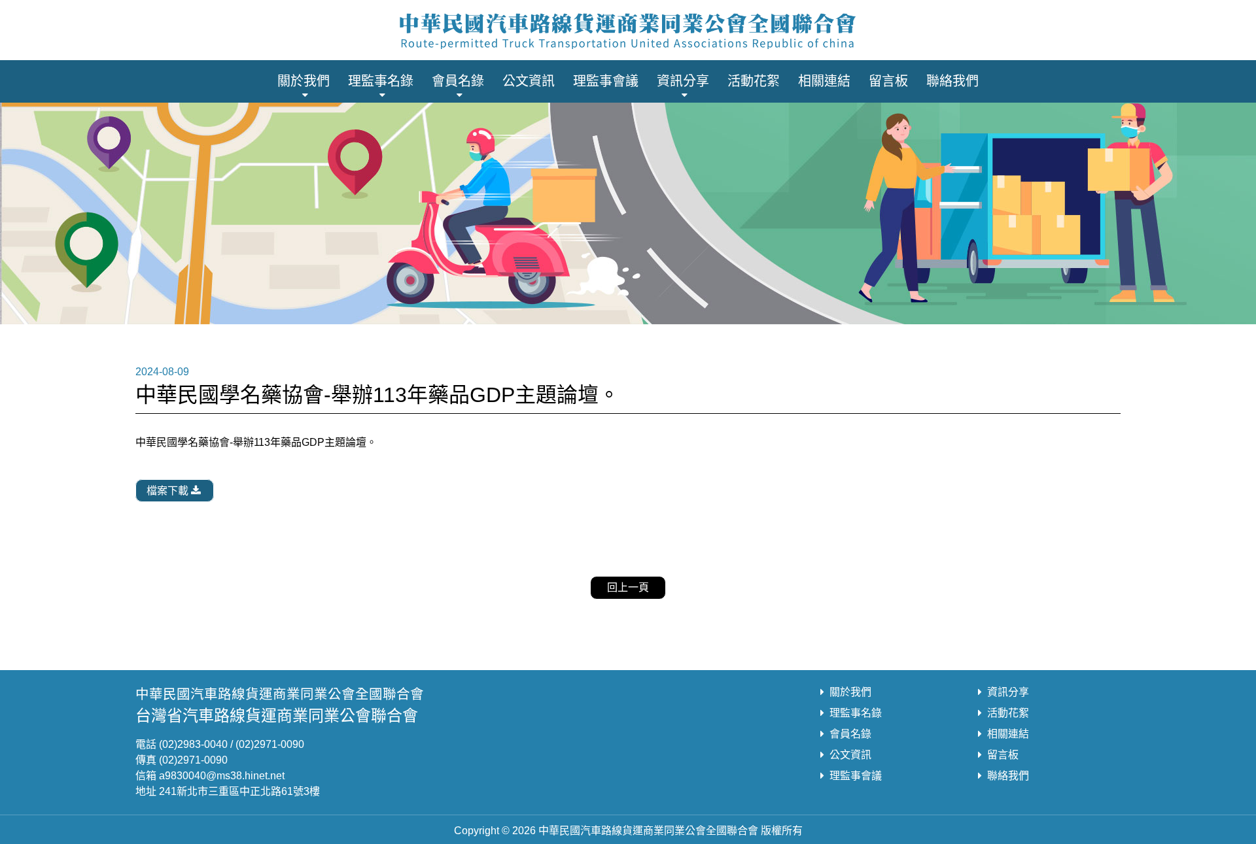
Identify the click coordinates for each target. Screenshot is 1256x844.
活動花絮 (753, 81)
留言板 (888, 81)
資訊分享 (683, 81)
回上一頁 (628, 587)
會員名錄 (458, 81)
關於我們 (303, 81)
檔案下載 (167, 490)
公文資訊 (528, 81)
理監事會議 (605, 81)
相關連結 (824, 81)
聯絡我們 (952, 81)
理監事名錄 (380, 81)
